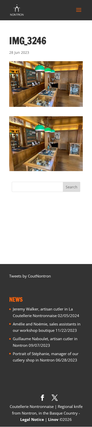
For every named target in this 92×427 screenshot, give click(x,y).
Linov (53, 419)
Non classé (21, 229)
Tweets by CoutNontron (30, 275)
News (16, 220)
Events (17, 212)
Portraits (19, 237)
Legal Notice (32, 419)
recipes (18, 246)
